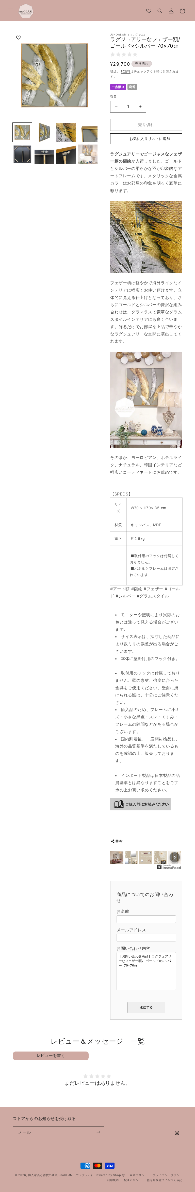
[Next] (175, 857)
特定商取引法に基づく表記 (164, 1180)
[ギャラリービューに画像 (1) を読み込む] (22, 132)
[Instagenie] (169, 868)
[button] (10, 10)
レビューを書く (51, 1055)
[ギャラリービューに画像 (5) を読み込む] (22, 154)
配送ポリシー (133, 1180)
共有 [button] (119, 841)
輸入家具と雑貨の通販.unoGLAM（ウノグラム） (61, 1175)
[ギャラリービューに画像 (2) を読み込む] (44, 132)
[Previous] (118, 857)
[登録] (98, 1132)
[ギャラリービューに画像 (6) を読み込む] (44, 154)
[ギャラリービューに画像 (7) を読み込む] (66, 154)
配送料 (126, 71)
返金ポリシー (139, 1175)
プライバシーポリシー (167, 1175)
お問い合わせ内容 (133, 948)
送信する (146, 1007)
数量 (113, 96)
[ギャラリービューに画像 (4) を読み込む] (88, 132)
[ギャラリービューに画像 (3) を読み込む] (66, 132)
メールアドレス (131, 929)
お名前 (123, 911)
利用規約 (113, 1180)
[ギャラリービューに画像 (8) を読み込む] (88, 154)
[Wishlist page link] (148, 10)
